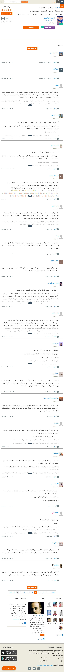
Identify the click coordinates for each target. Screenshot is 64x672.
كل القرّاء (58, 635)
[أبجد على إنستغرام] (29, 668)
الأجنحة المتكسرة (59, 7)
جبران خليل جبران (48, 20)
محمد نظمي (61, 607)
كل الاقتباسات (21, 623)
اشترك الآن (31, 27)
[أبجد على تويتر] (34, 668)
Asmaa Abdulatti (49, 623)
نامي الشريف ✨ (61, 630)
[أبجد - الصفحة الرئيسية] (54, 1)
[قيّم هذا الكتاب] (6, 10)
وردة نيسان (49, 615)
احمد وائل (61, 623)
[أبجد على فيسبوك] (38, 668)
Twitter (9, 62)
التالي (10, 592)
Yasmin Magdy (55, 623)
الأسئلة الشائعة (43, 661)
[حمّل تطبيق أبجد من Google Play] (9, 658)
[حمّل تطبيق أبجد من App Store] (9, 652)
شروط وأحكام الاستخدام (41, 665)
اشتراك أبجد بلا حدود (58, 658)
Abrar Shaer (55, 607)
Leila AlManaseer (49, 607)
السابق (53, 592)
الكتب (50, 658)
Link (7, 62)
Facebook (12, 78)
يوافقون (50, 62)
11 (20, 592)
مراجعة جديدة (5, 14)
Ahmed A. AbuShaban (61, 615)
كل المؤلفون (40, 639)
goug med (55, 615)
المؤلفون (61, 661)
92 (14, 592)
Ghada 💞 (55, 513)
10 (24, 592)
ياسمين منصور (16, 619)
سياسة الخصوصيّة (50, 665)
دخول (1, 1)
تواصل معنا (44, 658)
